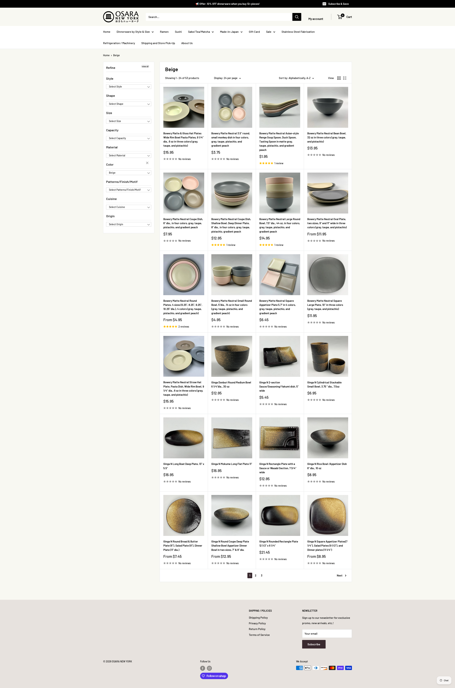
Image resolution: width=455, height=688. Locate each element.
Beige (116, 55)
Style (109, 78)
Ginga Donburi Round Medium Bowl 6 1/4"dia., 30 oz (231, 384)
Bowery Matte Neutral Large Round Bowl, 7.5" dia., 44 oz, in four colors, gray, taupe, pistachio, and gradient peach (279, 225)
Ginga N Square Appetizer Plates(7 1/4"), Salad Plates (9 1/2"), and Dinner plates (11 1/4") (327, 545)
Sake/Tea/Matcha (199, 31)
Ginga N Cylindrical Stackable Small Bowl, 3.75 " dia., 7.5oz (324, 384)
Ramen (164, 31)
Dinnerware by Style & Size (133, 31)
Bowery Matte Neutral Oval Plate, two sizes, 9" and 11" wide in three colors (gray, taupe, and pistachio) (327, 223)
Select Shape (116, 103)
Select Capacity (117, 138)
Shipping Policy (258, 617)
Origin (110, 216)
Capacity (112, 130)
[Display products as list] (344, 78)
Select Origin (116, 224)
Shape (110, 95)
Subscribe (313, 644)
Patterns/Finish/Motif (122, 182)
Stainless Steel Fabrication (298, 31)
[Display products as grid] (339, 78)
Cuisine (111, 199)
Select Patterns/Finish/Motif (125, 189)
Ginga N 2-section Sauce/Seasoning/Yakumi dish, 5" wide (279, 386)
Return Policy (257, 629)
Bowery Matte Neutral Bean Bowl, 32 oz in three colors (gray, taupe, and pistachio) (326, 137)
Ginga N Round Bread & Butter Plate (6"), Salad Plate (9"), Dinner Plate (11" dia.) (182, 545)
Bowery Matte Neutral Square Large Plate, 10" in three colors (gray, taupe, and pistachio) (325, 305)
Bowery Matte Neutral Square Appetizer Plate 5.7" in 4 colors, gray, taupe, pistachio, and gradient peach (277, 307)
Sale (268, 31)
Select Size (115, 121)
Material (111, 147)
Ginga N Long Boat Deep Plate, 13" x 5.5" (183, 466)
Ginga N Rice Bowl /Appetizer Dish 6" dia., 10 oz (327, 466)
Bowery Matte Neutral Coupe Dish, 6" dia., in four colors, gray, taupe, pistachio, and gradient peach (183, 223)
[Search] (296, 17)
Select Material (117, 155)
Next (339, 575)
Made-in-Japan (229, 31)
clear (147, 163)
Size (109, 113)
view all (145, 66)
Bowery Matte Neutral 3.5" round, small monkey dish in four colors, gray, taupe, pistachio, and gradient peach (230, 139)
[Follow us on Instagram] (209, 668)
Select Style (115, 86)
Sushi (178, 31)
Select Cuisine (117, 207)
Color (110, 164)
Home (106, 31)
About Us (187, 43)
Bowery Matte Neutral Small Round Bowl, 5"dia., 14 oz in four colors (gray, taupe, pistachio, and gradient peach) (231, 307)
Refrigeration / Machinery (119, 43)
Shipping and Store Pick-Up (158, 43)
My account (315, 18)
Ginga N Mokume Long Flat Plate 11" (231, 463)
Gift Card (254, 31)
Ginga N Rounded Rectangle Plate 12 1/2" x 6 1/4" (278, 543)
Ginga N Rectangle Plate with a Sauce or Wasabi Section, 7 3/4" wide (277, 468)
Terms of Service (259, 634)
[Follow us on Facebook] (202, 668)
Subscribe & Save (338, 3)
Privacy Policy (257, 623)
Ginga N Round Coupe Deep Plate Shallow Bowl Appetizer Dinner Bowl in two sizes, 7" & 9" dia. (230, 545)
